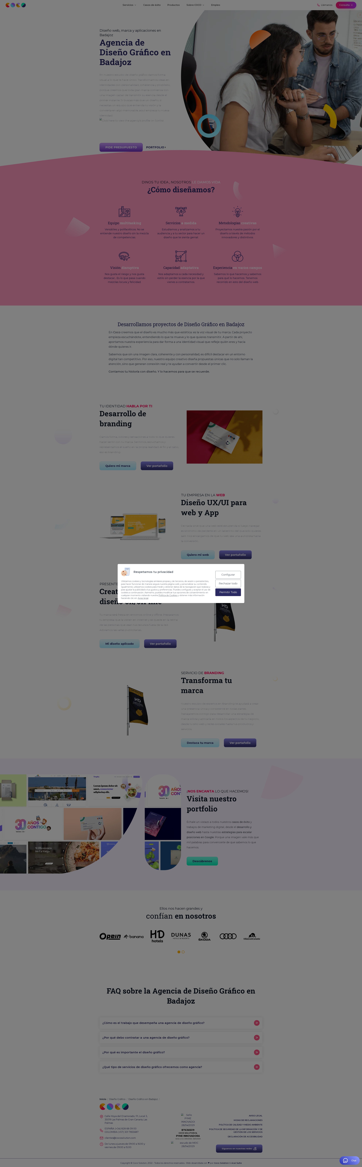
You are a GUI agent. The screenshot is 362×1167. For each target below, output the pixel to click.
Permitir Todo (228, 592)
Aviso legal (143, 598)
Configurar (228, 574)
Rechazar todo (228, 583)
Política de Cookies (168, 595)
